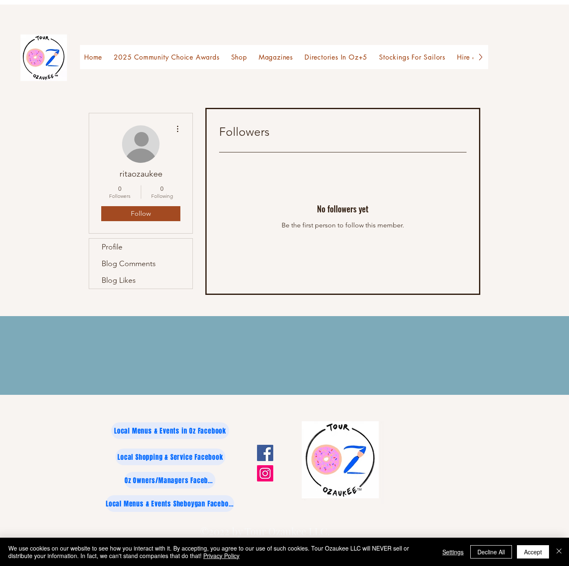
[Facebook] (265, 453)
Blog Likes (119, 280)
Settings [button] (453, 552)
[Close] (559, 551)
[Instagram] (265, 473)
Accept (533, 552)
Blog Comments (129, 263)
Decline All (491, 552)
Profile (112, 247)
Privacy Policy (221, 555)
